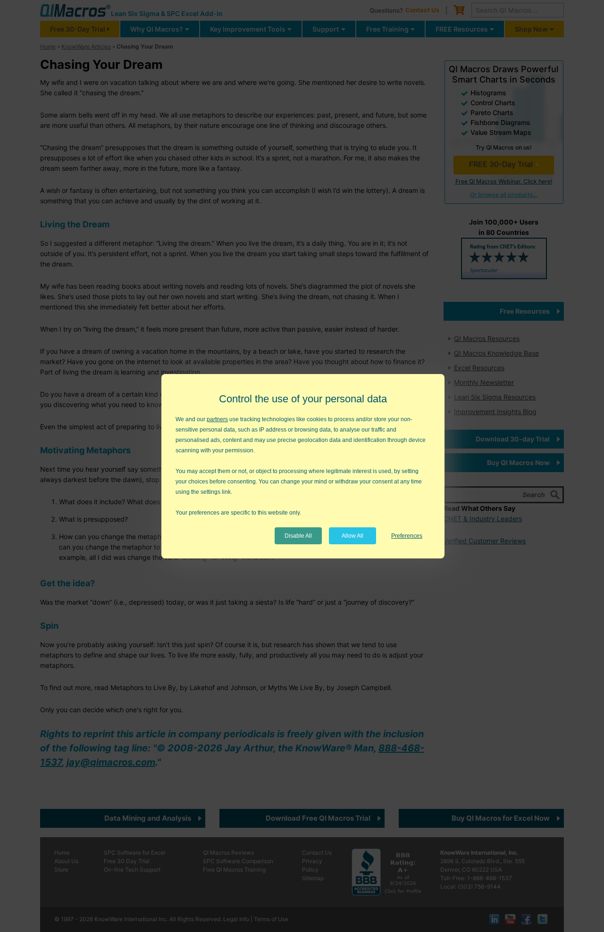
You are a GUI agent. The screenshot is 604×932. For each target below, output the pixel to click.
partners (217, 419)
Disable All (298, 536)
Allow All (352, 536)
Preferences (406, 536)
